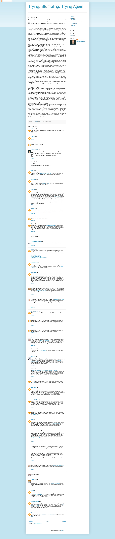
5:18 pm (32, 383)
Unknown (33, 128)
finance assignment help (41, 290)
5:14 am (32, 460)
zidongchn (33, 410)
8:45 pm (32, 268)
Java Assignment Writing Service (58, 299)
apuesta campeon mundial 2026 (44, 452)
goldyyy (32, 170)
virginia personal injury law (36, 256)
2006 (72, 30)
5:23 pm (32, 146)
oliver (32, 328)
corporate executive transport (36, 438)
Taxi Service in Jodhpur (39, 494)
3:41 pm (32, 283)
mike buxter (33, 179)
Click (32, 403)
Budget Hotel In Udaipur (55, 483)
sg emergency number (35, 430)
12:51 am (33, 213)
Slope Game (33, 387)
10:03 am (33, 167)
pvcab (32, 490)
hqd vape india (34, 332)
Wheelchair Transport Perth (36, 437)
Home (47, 521)
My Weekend (74, 23)
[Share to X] (48, 121)
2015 (72, 18)
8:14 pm (32, 427)
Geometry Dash (43, 350)
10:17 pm (33, 365)
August (73, 25)
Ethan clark (33, 356)
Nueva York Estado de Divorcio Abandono (43, 212)
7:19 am (32, 158)
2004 (72, 33)
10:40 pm (33, 475)
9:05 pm (32, 498)
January (73, 27)
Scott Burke (33, 297)
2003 (72, 35)
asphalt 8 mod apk (57, 196)
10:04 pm (33, 307)
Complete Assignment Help (36, 241)
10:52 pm (33, 245)
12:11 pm (33, 237)
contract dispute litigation (35, 255)
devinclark (33, 189)
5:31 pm (32, 469)
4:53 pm (32, 204)
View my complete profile (81, 41)
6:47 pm (32, 325)
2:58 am (32, 441)
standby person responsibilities (36, 440)
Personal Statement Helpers (58, 465)
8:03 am (32, 376)
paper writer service (45, 183)
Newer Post (31, 521)
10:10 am (33, 345)
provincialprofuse (34, 311)
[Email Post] (43, 121)
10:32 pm (33, 220)
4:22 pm (32, 516)
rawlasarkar (33, 479)
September (74, 19)
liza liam (32, 217)
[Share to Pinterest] (50, 121)
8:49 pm (32, 486)
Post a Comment (33, 519)
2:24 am (32, 396)
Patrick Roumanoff (34, 149)
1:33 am (32, 416)
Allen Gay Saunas (34, 234)
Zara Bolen (33, 286)
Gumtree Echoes (34, 262)
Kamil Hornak (33, 337)
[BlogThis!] (47, 121)
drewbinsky (33, 379)
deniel (32, 419)
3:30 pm (32, 132)
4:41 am (32, 175)
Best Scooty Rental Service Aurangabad (48, 514)
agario (34, 382)
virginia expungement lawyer (51, 323)
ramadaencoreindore (35, 501)
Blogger (62, 530)
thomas (32, 318)
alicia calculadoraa (34, 399)
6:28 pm (32, 315)
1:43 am (32, 334)
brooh (32, 512)
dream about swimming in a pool (46, 340)
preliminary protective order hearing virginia (39, 257)
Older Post (64, 521)
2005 (72, 32)
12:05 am (33, 185)
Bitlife (52, 313)
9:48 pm (32, 509)
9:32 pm (32, 407)
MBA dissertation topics (56, 423)
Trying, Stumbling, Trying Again (55, 6)
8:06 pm (32, 294)
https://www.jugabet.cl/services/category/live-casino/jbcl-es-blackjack (44, 370)
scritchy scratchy (35, 414)
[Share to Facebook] (49, 121)
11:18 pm (33, 258)
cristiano (33, 249)
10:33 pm (33, 231)
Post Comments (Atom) (37, 523)
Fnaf (38, 393)
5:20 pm (32, 139)
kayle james (33, 272)
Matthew (32, 208)
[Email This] (45, 121)
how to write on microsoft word (45, 173)
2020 (72, 16)
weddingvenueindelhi (35, 472)
